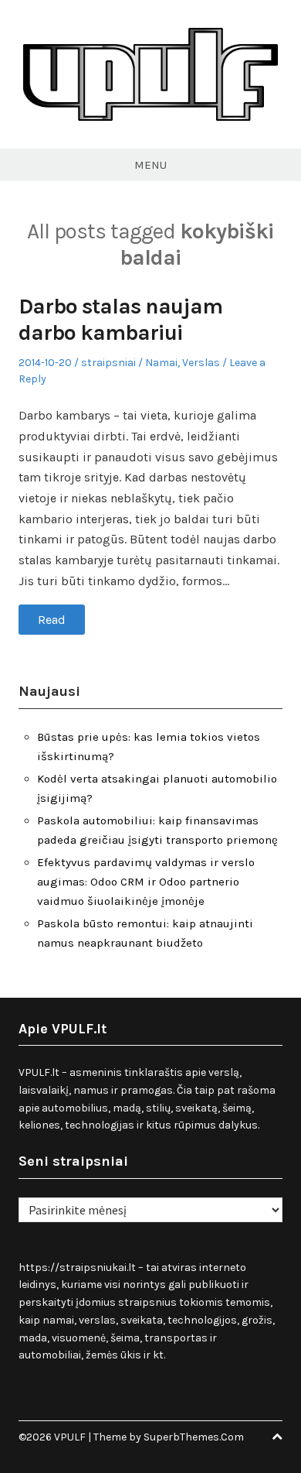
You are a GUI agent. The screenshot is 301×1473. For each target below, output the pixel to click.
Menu (150, 165)
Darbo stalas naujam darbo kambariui (120, 319)
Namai (161, 362)
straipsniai (108, 362)
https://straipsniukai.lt (77, 1267)
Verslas (201, 362)
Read (52, 619)
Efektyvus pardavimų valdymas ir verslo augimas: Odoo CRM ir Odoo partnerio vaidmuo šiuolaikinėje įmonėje (146, 881)
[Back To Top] (277, 1437)
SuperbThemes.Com (194, 1437)
